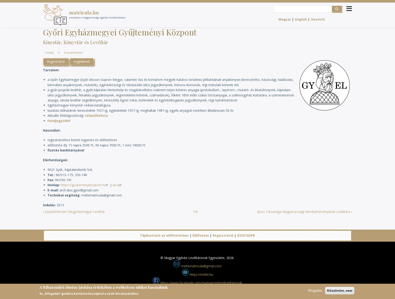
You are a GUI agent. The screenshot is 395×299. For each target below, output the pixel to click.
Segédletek (82, 61)
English (301, 19)
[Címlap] (55, 15)
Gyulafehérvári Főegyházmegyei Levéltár (74, 211)
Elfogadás (315, 290)
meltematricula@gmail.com (201, 266)
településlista (96, 115)
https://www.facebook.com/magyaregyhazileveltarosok (201, 282)
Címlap (49, 52)
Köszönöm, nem (339, 290)
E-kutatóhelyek (73, 52)
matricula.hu (84, 12)
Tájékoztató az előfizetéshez (164, 235)
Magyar (284, 19)
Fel (195, 211)
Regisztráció (56, 61)
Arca (116, 185)
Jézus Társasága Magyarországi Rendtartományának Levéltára (304, 211)
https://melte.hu (201, 274)
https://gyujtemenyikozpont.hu (83, 185)
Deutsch (318, 19)
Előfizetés (200, 235)
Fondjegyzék (58, 121)
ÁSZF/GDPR (246, 235)
